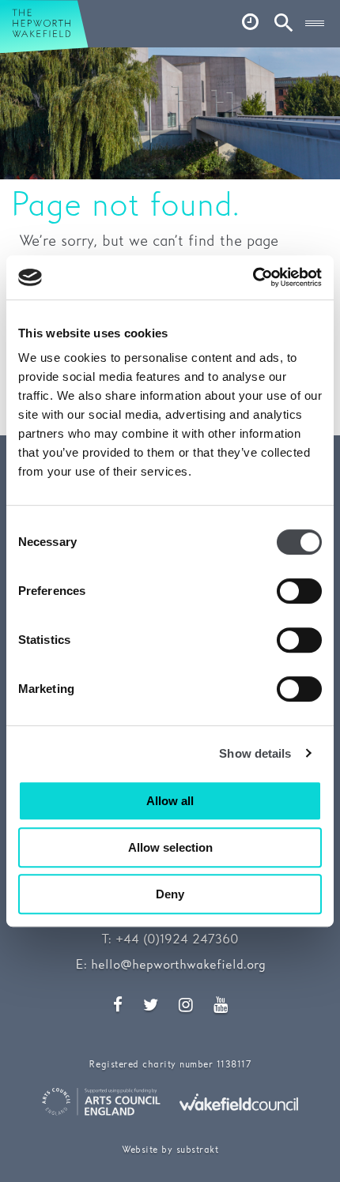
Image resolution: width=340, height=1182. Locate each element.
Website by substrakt (170, 1150)
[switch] (299, 591)
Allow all (170, 800)
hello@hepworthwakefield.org (178, 965)
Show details (255, 753)
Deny (170, 894)
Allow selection (170, 847)
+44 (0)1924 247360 (177, 940)
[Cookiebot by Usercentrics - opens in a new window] (252, 277)
